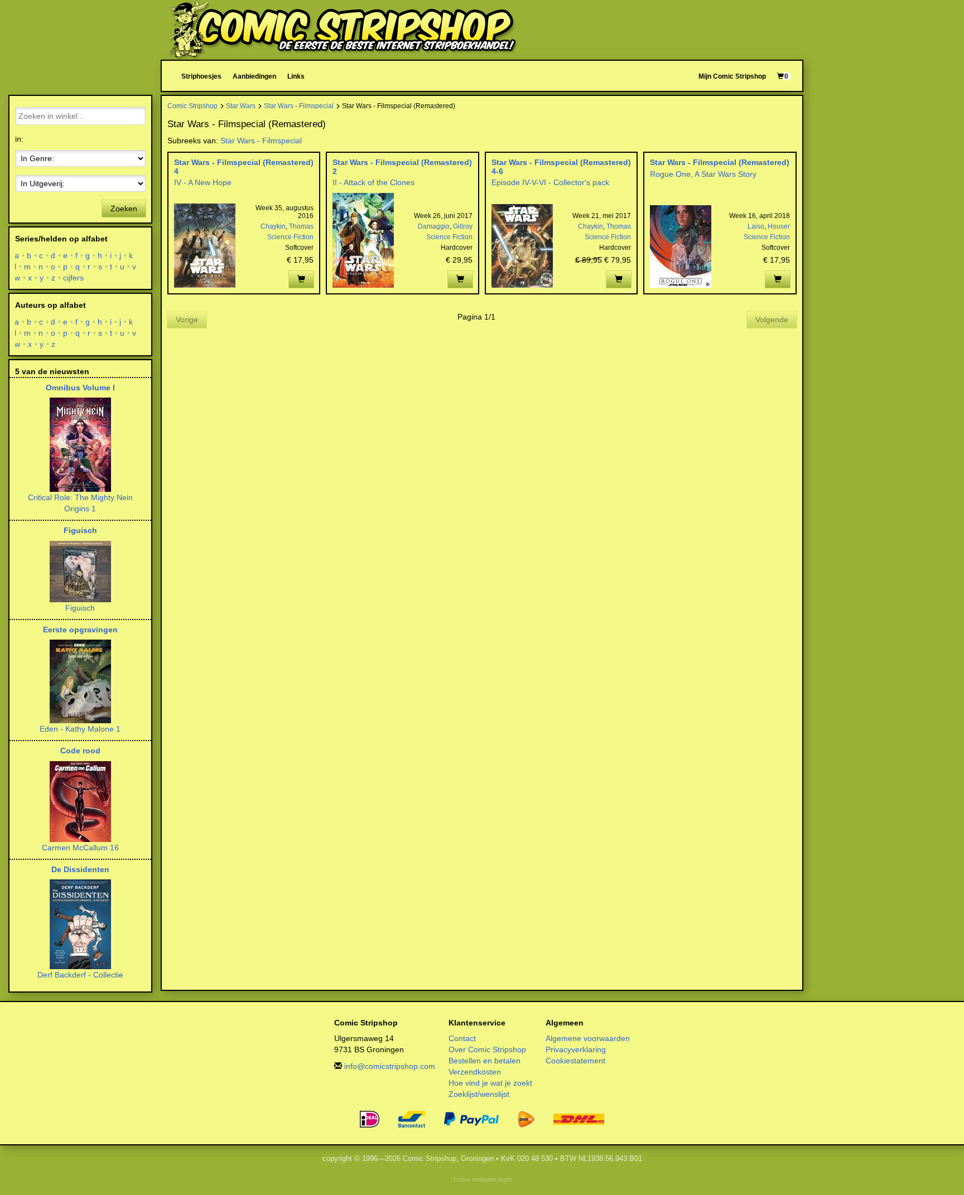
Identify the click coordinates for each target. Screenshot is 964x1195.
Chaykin (273, 226)
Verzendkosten (475, 1071)
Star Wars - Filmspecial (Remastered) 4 (244, 166)
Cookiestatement (575, 1060)
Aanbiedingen (254, 76)
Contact (462, 1038)
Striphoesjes (201, 76)
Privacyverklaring (576, 1049)
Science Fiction (290, 237)
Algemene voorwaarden (588, 1038)
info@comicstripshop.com (389, 1066)
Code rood (80, 750)
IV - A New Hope (203, 182)
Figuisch (80, 530)
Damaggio (434, 226)
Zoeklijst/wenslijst (479, 1094)
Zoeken (123, 208)
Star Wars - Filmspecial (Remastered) (719, 162)
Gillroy (463, 226)
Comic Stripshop (192, 105)
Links (296, 76)
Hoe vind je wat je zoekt (490, 1082)
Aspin (504, 1179)
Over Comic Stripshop (487, 1049)
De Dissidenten (80, 869)
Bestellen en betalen (484, 1060)
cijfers (74, 277)
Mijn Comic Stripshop (732, 76)
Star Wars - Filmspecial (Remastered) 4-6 (561, 166)
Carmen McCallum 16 (80, 847)
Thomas (301, 226)
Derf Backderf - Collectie (80, 974)
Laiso (756, 226)
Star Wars (241, 105)
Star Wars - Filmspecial (299, 105)
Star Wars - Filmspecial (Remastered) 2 (402, 166)
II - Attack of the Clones (373, 182)
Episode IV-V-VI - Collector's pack (550, 182)
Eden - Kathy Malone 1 (80, 728)
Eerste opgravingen (80, 629)
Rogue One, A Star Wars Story (703, 174)
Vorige (187, 319)
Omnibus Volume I (80, 387)
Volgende (771, 319)
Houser (779, 226)
